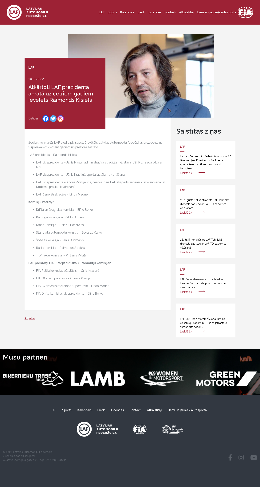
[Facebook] (45, 118)
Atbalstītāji (186, 12)
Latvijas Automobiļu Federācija (33, 451)
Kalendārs (127, 12)
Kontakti (170, 12)
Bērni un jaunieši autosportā (216, 12)
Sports (112, 12)
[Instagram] (60, 118)
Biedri (141, 12)
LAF (102, 12)
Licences (154, 12)
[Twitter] (53, 118)
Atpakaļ (30, 318)
